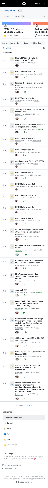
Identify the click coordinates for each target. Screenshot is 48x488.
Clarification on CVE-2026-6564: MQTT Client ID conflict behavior (29, 261)
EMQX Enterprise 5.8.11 (25, 173)
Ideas (33, 62)
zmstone (18, 74)
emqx (7, 10)
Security (20, 477)
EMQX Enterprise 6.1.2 (24, 218)
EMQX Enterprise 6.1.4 (24, 98)
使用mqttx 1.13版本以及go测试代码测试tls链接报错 (29, 339)
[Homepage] (24, 3)
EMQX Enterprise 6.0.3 (25, 184)
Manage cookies (15, 479)
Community (34, 477)
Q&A (38, 114)
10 (27, 239)
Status (27, 477)
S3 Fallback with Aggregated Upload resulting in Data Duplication (27, 367)
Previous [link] (21, 405)
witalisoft (18, 236)
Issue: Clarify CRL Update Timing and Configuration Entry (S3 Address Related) (29, 303)
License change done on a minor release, (29, 84)
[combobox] (23, 48)
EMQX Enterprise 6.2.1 (24, 207)
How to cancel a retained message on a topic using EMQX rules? (30, 125)
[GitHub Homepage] (17, 482)
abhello (17, 292)
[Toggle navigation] (3, 3)
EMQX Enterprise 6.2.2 (25, 138)
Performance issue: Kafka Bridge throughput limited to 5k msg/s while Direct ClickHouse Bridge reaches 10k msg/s (29, 321)
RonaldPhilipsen (20, 87)
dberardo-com (19, 250)
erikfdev (17, 129)
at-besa (17, 62)
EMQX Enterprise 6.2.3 (25, 71)
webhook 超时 (21, 290)
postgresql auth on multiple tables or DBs (30, 246)
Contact (5, 479)
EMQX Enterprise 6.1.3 (24, 150)
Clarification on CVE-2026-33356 (29, 161)
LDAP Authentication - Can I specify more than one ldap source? (27, 276)
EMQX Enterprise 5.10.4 (25, 195)
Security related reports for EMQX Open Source (29, 110)
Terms (7, 477)
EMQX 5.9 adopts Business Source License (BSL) (13, 30)
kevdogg (18, 281)
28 (27, 359)
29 (27, 92)
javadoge (18, 394)
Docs (41, 477)
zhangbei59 (19, 343)
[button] (44, 48)
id (19, 35)
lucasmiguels (19, 328)
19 (27, 398)
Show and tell (10, 35)
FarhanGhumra (20, 114)
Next (28, 405)
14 (26, 313)
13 (27, 377)
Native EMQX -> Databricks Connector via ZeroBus (26, 59)
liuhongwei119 (19, 308)
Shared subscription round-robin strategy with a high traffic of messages (29, 231)
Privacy (13, 477)
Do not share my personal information (33, 479)
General (39, 35)
